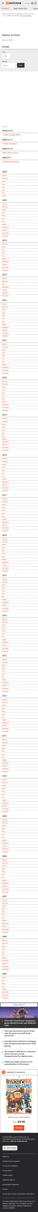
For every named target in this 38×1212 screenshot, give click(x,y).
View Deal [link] (19, 1128)
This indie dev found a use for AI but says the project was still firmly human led (19, 1033)
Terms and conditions (10, 1166)
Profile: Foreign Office (11, 135)
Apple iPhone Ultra (20, 8)
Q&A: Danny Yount (10, 153)
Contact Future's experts (11, 1161)
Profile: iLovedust (10, 144)
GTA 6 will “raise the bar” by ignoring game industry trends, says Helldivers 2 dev (20, 1023)
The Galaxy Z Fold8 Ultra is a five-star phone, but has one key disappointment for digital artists (19, 1053)
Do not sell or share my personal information (18, 1194)
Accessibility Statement (11, 1184)
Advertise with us (9, 1180)
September (5, 227)
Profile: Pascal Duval (11, 162)
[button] (35, 3)
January (4, 175)
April (3, 184)
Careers (5, 1189)
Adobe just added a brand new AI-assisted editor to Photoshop (18, 1063)
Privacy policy (7, 1170)
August (4, 196)
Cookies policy (7, 1175)
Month (4, 61)
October (4, 230)
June (3, 190)
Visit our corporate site (18, 1141)
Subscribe (27, 3)
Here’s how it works (25, 16)
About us (6, 1157)
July (3, 193)
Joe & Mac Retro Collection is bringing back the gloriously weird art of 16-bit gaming (20, 1043)
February (5, 178)
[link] (15, 1072)
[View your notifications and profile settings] (20, 3)
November (5, 233)
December (5, 236)
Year (4, 52)
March (4, 181)
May (3, 187)
